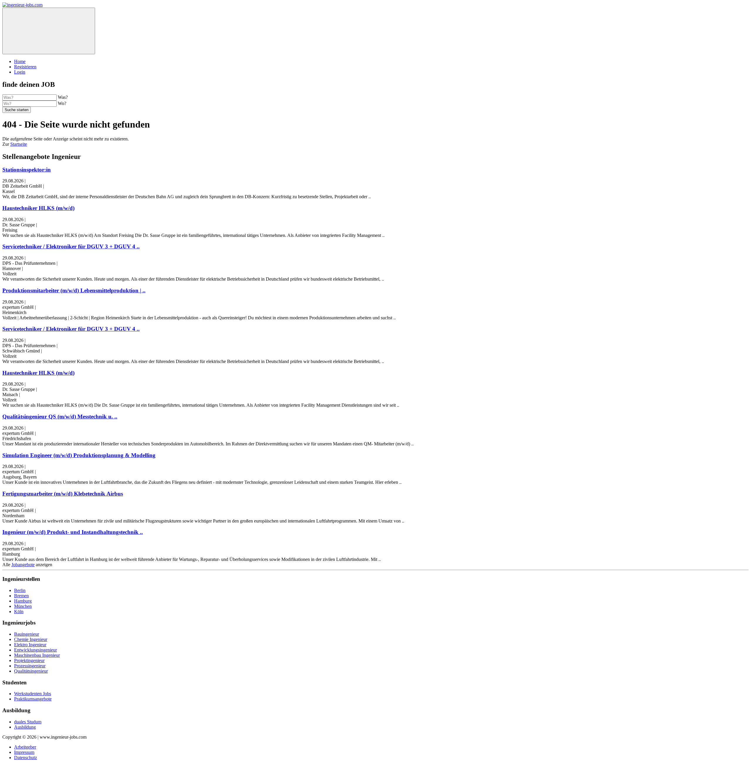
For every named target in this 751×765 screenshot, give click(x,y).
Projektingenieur (29, 660)
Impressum (24, 752)
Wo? (62, 103)
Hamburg (23, 600)
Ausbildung (25, 727)
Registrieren (25, 66)
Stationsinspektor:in (26, 170)
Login (19, 71)
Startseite (18, 144)
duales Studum (27, 721)
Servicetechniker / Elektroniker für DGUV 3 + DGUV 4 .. (71, 246)
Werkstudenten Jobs (32, 693)
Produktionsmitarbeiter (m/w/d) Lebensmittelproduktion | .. (74, 290)
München (23, 606)
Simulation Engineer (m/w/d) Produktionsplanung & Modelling (78, 455)
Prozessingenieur (29, 665)
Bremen (21, 595)
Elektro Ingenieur (30, 644)
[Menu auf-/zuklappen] (48, 31)
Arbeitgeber (25, 746)
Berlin (20, 590)
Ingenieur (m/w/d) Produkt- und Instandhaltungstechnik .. (72, 532)
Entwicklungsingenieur (35, 649)
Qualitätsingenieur (31, 671)
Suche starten (16, 110)
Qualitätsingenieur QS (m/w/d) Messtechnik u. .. (59, 416)
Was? (63, 97)
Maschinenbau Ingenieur (37, 655)
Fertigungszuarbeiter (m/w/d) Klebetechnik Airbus (62, 494)
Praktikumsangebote (33, 698)
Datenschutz (25, 757)
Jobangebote (23, 564)
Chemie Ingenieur (30, 639)
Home (20, 61)
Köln (18, 611)
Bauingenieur (26, 634)
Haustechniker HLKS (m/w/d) (38, 208)
